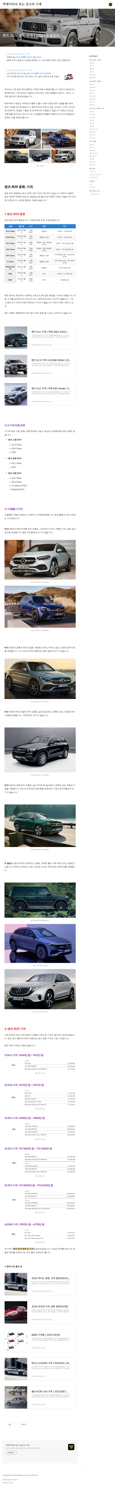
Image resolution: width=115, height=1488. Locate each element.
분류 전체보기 (93, 56)
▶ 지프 (92, 102)
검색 (105, 4)
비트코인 (92, 187)
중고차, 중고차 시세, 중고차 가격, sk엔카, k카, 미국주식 (23, 1448)
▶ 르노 (92, 72)
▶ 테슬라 (92, 99)
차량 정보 (92, 168)
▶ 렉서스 (92, 105)
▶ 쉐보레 (92, 75)
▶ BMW (92, 87)
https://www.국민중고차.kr (16, 54)
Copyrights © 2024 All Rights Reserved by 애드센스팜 (20, 1475)
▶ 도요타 (92, 138)
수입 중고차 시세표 (95, 81)
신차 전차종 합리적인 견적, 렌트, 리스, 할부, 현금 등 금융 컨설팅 (33, 76)
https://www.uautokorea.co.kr (18, 70)
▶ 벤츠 (92, 84)
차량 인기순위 (94, 177)
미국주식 (92, 181)
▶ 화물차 (92, 78)
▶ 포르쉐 (92, 96)
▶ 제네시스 (93, 132)
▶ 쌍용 (92, 69)
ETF (91, 184)
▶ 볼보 (92, 93)
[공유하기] (13, 1424)
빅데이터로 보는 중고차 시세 (22, 4)
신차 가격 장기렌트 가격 (96, 108)
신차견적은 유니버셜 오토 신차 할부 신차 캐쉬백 (29, 73)
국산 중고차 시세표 (95, 60)
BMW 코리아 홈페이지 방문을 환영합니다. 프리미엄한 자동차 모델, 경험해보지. (39, 60)
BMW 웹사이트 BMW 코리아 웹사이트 (24, 57)
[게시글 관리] (15, 1424)
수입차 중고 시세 (95, 194)
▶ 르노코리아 (94, 129)
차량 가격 (92, 172)
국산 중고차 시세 (94, 191)
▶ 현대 (92, 63)
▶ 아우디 (92, 90)
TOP (110, 1476)
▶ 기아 (92, 66)
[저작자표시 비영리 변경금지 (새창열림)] (31, 1424)
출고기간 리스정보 (95, 174)
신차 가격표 (92, 141)
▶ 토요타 (92, 165)
